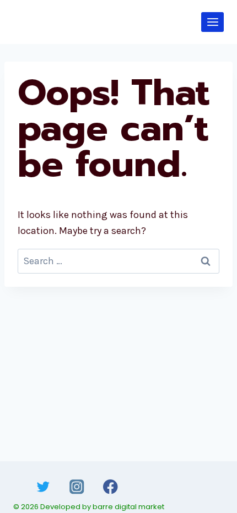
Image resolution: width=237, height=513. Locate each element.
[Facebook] (110, 486)
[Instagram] (76, 486)
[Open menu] (212, 21)
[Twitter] (43, 486)
